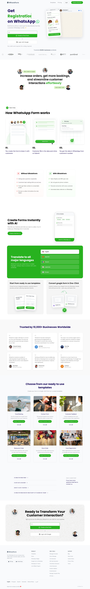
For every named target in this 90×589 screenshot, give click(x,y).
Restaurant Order (19, 448)
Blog (69, 553)
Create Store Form (45, 455)
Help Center (70, 556)
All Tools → (52, 575)
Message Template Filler (55, 573)
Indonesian (24, 581)
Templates (53, 2)
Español (18, 581)
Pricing (60, 2)
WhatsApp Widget (35, 558)
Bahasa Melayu (31, 581)
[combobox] (9, 32)
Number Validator (53, 568)
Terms (69, 563)
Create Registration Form (71, 455)
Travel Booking (19, 414)
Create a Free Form (23, 35)
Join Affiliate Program (35, 566)
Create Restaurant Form (19, 455)
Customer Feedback (71, 414)
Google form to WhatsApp (37, 561)
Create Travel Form (19, 421)
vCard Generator (53, 566)
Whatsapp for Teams (35, 563)
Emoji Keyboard (53, 571)
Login (66, 2)
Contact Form (45, 414)
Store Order (45, 448)
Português (13, 581)
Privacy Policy (71, 561)
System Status (71, 558)
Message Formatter (54, 553)
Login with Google (23, 42)
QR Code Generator (54, 561)
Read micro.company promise (14, 586)
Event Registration (71, 448)
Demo (18, 424)
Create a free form (77, 2)
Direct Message (53, 556)
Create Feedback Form (71, 421)
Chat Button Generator (54, 563)
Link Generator (53, 558)
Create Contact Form (45, 421)
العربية (36, 581)
